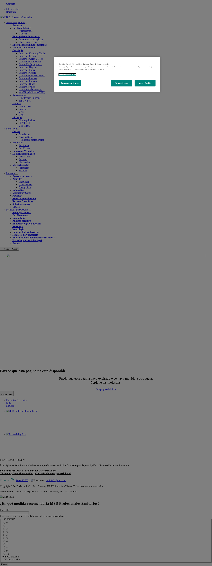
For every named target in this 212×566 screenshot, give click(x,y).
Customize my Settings (70, 83)
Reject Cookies (121, 83)
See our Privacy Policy (67, 75)
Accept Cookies (145, 83)
